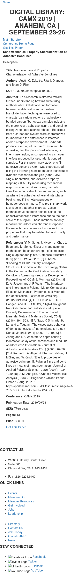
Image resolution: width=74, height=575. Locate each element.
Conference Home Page (19, 43)
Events (12, 493)
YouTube (37, 570)
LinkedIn (38, 566)
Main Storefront (13, 39)
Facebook (39, 556)
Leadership (15, 513)
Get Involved (16, 505)
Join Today (15, 532)
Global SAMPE (17, 536)
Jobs (11, 509)
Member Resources (21, 501)
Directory (14, 524)
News (11, 540)
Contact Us (15, 528)
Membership (16, 497)
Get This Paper (13, 48)
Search (7, 2)
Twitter (32, 561)
